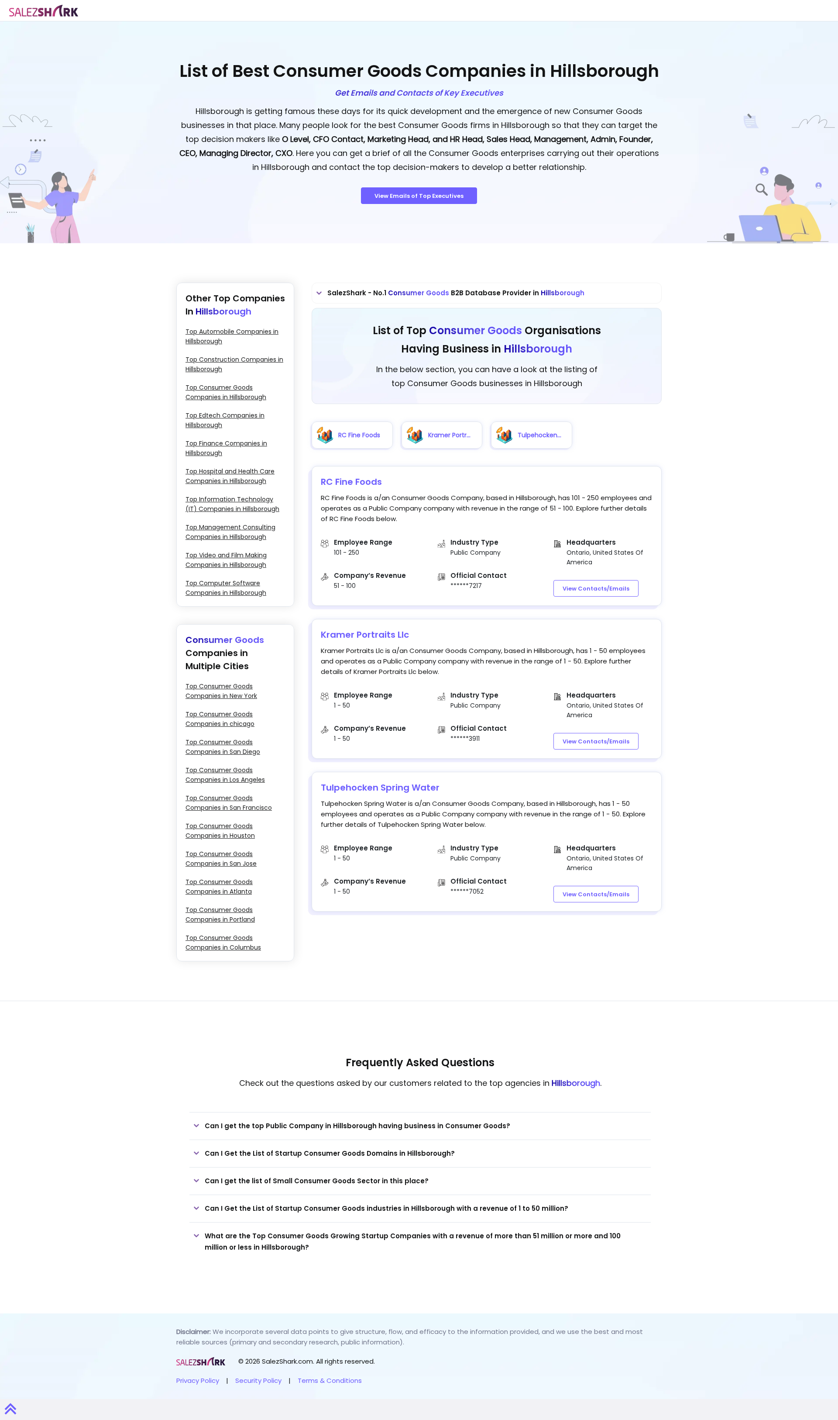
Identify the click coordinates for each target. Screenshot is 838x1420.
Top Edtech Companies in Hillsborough (224, 420)
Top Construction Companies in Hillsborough (234, 364)
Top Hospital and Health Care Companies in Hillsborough (230, 476)
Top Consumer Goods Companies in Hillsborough (225, 392)
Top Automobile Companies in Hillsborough (231, 336)
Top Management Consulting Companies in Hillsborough (230, 532)
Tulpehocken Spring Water (380, 787)
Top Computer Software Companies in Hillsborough (225, 588)
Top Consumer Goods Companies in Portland (220, 914)
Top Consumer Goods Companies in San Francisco (228, 803)
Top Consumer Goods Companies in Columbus (223, 942)
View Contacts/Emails (596, 588)
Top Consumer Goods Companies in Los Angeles (225, 775)
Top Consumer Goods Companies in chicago (219, 719)
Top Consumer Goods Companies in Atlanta (219, 887)
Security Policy (258, 1380)
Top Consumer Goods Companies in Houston (220, 831)
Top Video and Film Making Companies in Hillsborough (226, 560)
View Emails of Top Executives (419, 196)
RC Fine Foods (351, 482)
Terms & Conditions (330, 1380)
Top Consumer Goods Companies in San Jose (221, 859)
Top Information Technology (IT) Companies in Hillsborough (232, 504)
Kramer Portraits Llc (365, 635)
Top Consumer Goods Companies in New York (221, 691)
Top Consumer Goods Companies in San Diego (222, 747)
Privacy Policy (197, 1380)
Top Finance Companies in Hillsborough (226, 448)
